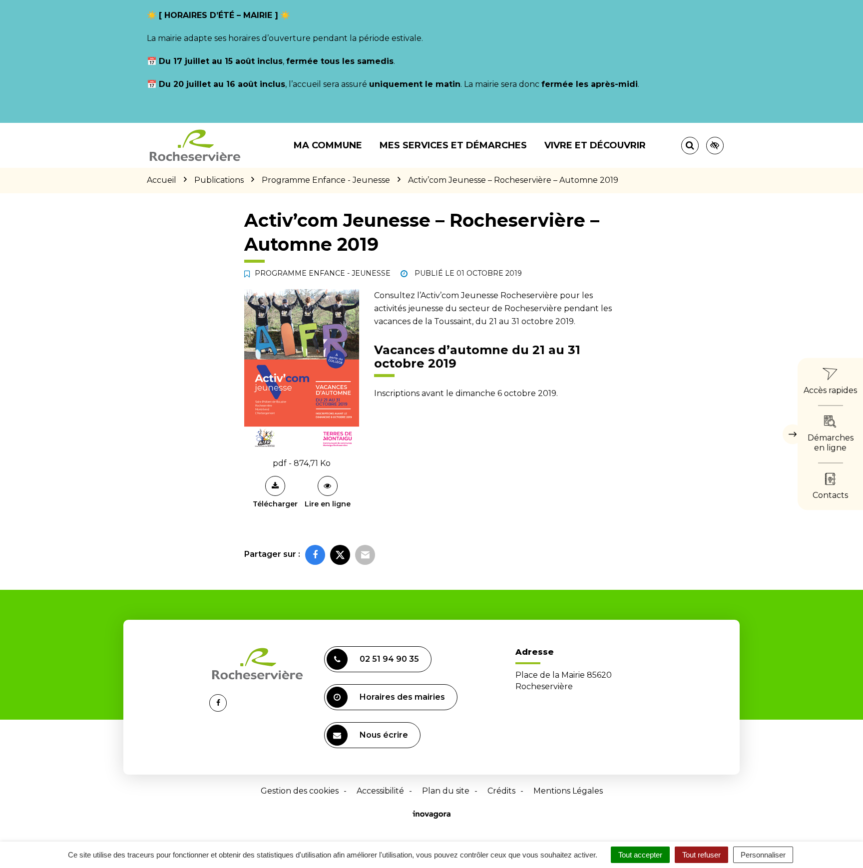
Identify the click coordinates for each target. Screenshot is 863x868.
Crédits (501, 791)
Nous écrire (384, 735)
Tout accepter (640, 855)
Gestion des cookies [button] (300, 791)
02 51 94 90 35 (389, 659)
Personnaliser (763, 855)
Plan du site (445, 791)
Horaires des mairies (402, 697)
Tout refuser (701, 855)
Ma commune (328, 145)
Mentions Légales (568, 791)
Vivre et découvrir (595, 145)
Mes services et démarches (453, 145)
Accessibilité (380, 791)
